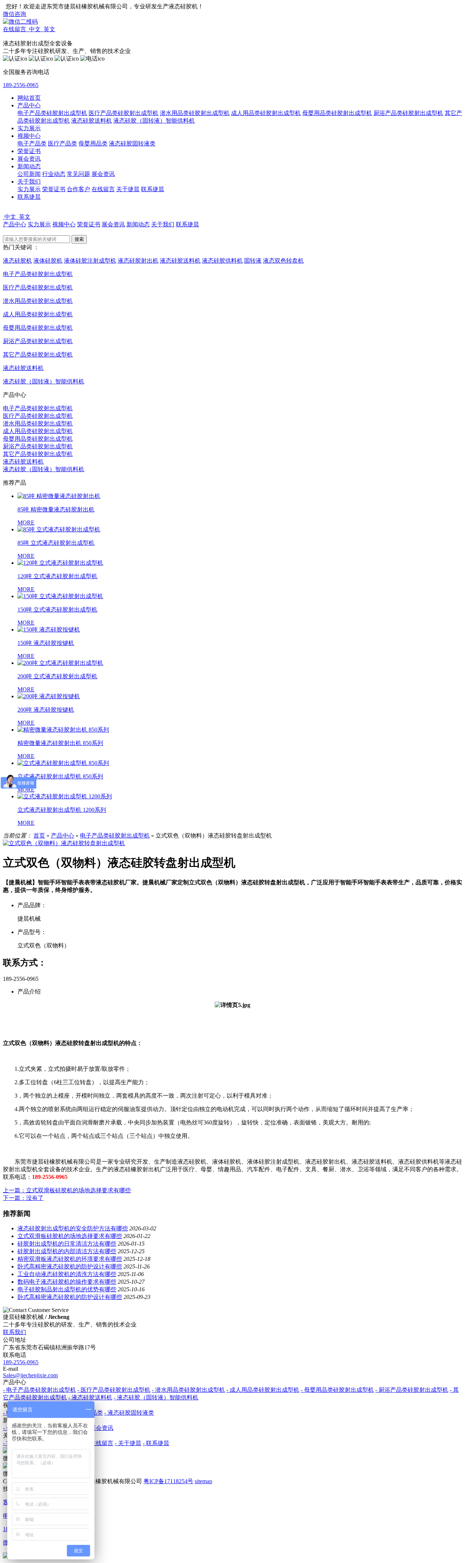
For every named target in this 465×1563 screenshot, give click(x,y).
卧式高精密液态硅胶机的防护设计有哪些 (69, 1266)
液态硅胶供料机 (222, 261)
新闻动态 (29, 166)
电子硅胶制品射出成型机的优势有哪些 (66, 1289)
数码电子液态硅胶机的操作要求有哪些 (66, 1282)
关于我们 (29, 181)
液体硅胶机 (47, 261)
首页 (39, 835)
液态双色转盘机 (283, 261)
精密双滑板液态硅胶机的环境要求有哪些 (69, 1259)
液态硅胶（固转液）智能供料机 (154, 121)
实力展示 (29, 128)
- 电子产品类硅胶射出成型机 (39, 1390)
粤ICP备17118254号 (168, 1481)
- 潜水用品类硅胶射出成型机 (188, 1390)
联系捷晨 (152, 189)
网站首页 (29, 98)
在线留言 (103, 189)
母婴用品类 (93, 143)
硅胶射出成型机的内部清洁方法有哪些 (66, 1251)
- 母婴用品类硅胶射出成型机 (337, 1390)
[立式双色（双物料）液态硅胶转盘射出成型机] (64, 843)
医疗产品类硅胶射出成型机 (123, 113)
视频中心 (29, 136)
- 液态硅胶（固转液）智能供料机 (156, 1397)
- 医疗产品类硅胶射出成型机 (113, 1390)
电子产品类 (31, 143)
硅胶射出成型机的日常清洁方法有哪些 (66, 1244)
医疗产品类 (62, 143)
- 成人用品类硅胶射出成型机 (262, 1390)
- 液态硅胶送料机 (90, 1397)
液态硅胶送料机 (91, 121)
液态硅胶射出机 (138, 261)
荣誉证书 (29, 151)
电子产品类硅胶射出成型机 (52, 113)
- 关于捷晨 (128, 1443)
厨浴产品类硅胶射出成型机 (408, 113)
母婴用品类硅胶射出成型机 (337, 113)
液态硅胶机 (17, 261)
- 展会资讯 (100, 1428)
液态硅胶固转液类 (132, 143)
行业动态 (53, 174)
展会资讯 (29, 159)
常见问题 (78, 174)
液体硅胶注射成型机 (90, 261)
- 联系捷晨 (156, 1443)
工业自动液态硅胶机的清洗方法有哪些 (66, 1274)
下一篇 (23, 1198)
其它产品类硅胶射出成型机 (38, 454)
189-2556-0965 (21, 85)
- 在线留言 (100, 1443)
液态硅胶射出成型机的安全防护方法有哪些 (72, 1228)
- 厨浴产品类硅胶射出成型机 (411, 1390)
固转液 (253, 261)
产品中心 (29, 105)
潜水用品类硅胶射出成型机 (195, 113)
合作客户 (78, 189)
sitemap (203, 1481)
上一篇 (67, 1190)
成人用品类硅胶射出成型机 (266, 113)
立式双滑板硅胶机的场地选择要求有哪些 (69, 1236)
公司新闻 (29, 174)
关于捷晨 (128, 189)
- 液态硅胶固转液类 (129, 1413)
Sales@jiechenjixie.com (30, 1375)
